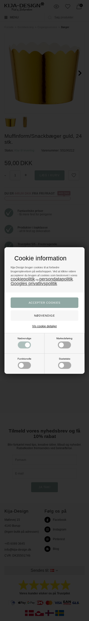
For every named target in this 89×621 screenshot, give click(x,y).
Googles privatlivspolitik (34, 283)
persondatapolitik (56, 279)
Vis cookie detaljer (44, 326)
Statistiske (64, 358)
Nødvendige (24, 338)
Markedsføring (64, 338)
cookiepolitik (23, 279)
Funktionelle (24, 358)
